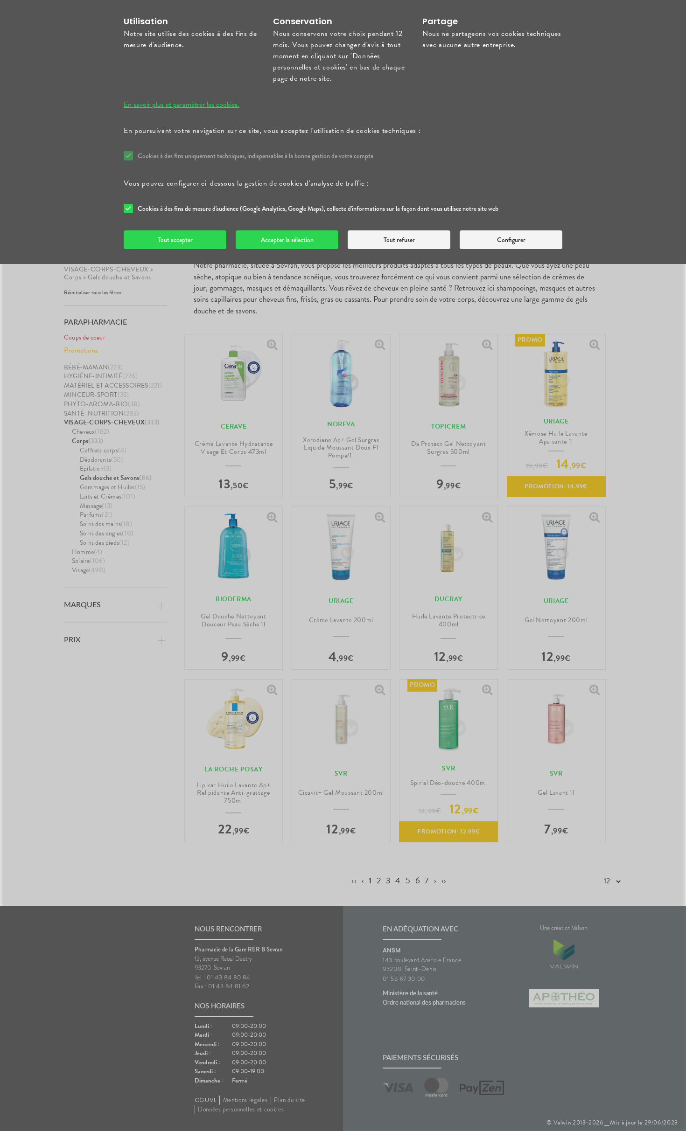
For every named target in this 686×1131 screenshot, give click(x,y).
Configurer (511, 239)
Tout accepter (175, 239)
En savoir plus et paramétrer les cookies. (181, 104)
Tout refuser (399, 239)
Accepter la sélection (287, 239)
